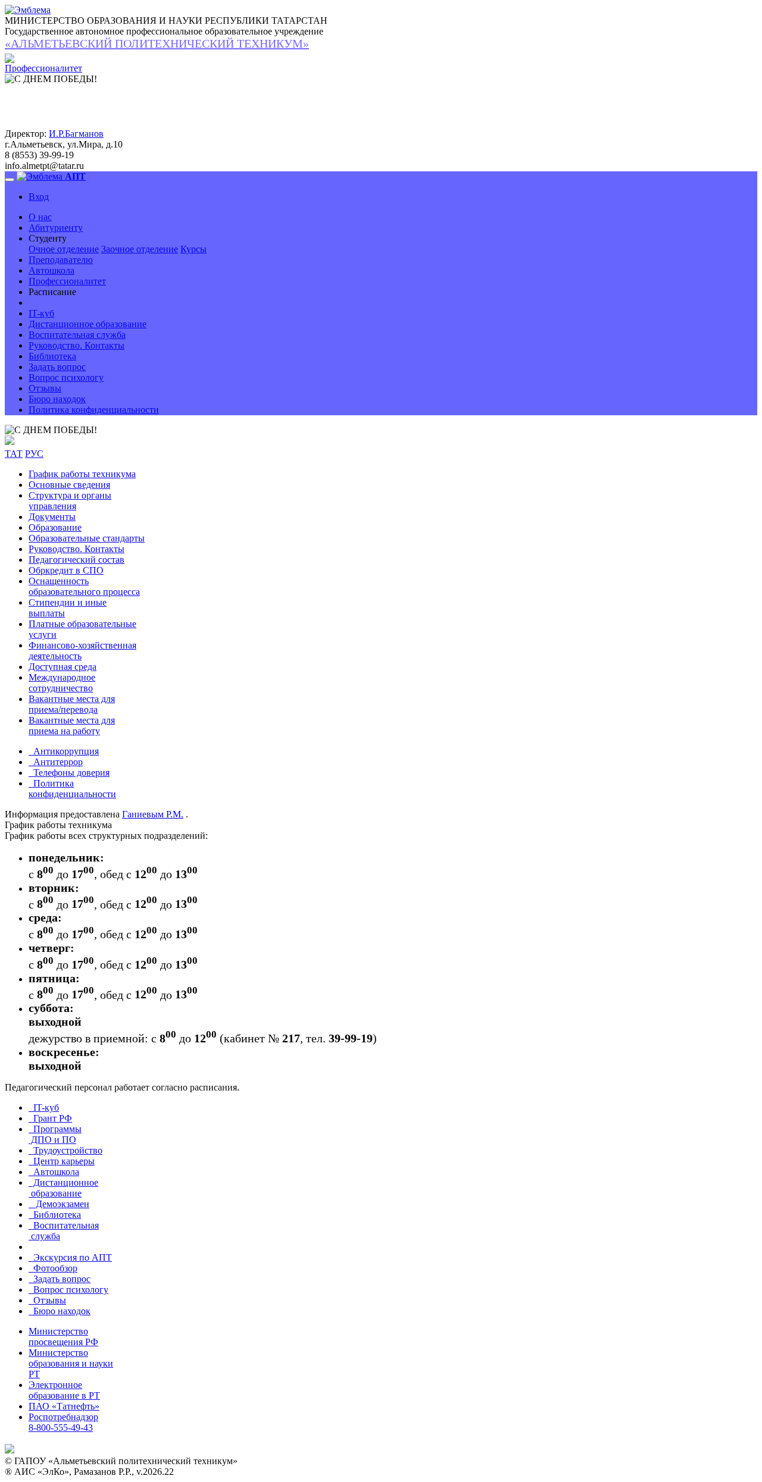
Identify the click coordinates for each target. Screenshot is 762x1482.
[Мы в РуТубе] (9, 442)
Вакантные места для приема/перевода (72, 704)
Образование (55, 527)
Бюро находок (57, 399)
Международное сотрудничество (62, 682)
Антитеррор (56, 762)
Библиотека (52, 356)
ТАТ (14, 454)
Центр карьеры (62, 1161)
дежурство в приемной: (88, 1038)
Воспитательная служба (77, 335)
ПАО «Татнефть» (64, 1406)
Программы (55, 1134)
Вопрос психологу (66, 377)
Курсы (193, 249)
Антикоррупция (64, 751)
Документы (52, 517)
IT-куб (41, 313)
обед (111, 874)
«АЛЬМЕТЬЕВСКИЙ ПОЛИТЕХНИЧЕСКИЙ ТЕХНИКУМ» (157, 43)
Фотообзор (53, 1268)
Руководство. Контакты (76, 345)
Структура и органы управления (70, 500)
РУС (34, 454)
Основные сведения (69, 485)
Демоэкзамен (59, 1204)
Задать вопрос (57, 367)
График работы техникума (82, 474)
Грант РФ (50, 1118)
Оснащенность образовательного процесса (84, 586)
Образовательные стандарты (87, 538)
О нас (40, 217)
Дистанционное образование (87, 324)
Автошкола (51, 270)
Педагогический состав (76, 559)
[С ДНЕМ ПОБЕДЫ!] (51, 430)
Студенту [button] (48, 238)
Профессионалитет (67, 281)
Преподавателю (61, 260)
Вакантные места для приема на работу (72, 725)
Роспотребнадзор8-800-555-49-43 (63, 1422)
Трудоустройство (65, 1150)
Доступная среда (62, 667)
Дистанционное (63, 1187)
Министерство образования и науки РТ (71, 1363)
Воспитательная (64, 1230)
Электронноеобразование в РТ (64, 1390)
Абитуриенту (56, 228)
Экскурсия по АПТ (70, 1257)
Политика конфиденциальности (94, 410)
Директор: (25, 134)
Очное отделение (64, 249)
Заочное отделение (139, 249)
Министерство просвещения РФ (63, 1336)
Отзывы (45, 388)
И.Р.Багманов (76, 134)
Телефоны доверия (69, 772)
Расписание (52, 292)
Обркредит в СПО (66, 570)
